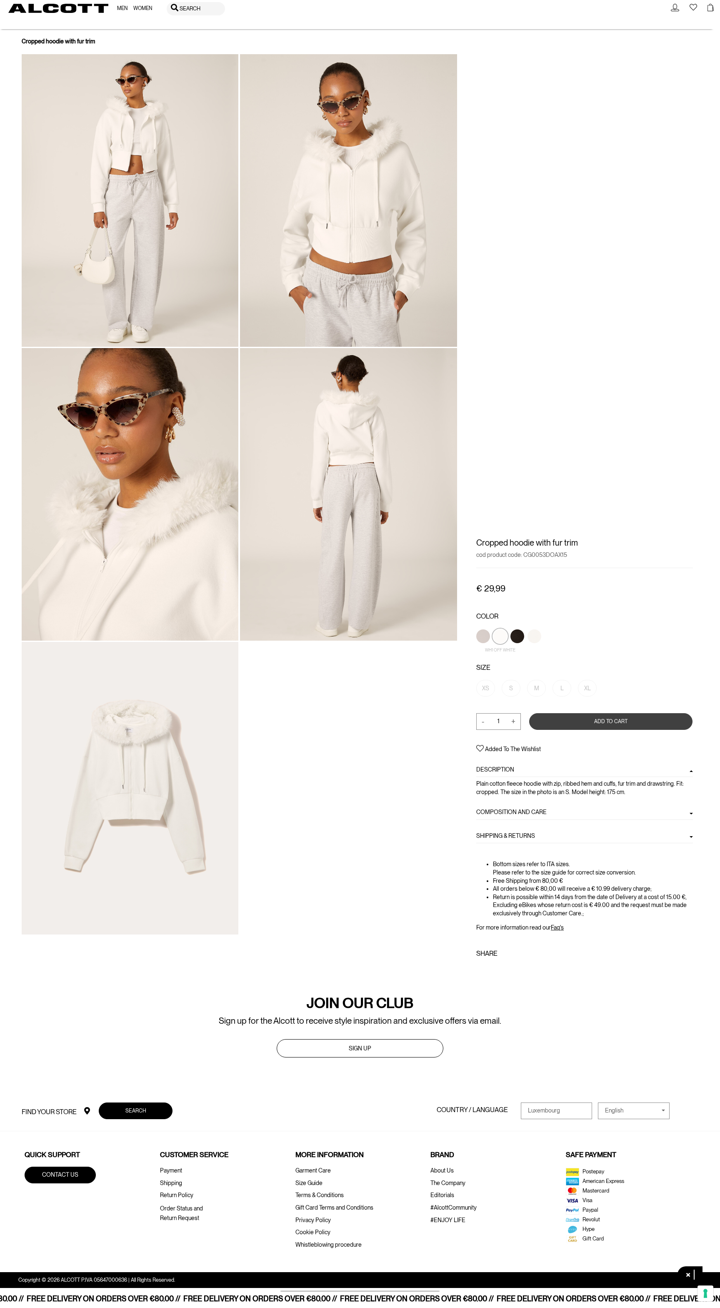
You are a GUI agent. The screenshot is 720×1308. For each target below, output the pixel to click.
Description (495, 769)
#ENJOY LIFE (447, 1220)
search (135, 1110)
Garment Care (313, 1170)
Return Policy (176, 1195)
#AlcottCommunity (453, 1207)
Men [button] (122, 8)
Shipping (171, 1183)
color (487, 616)
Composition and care (511, 812)
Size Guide (308, 1183)
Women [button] (142, 8)
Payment (171, 1170)
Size (483, 668)
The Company (447, 1183)
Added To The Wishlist (512, 749)
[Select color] (534, 650)
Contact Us (60, 1174)
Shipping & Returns (505, 835)
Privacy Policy (313, 1220)
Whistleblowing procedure (328, 1244)
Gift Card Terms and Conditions (334, 1207)
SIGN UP (360, 1048)
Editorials (442, 1195)
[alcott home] (58, 8)
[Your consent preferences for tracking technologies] (705, 1293)
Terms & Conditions (319, 1195)
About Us (442, 1170)
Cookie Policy (312, 1232)
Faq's (557, 927)
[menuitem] (122, 8)
